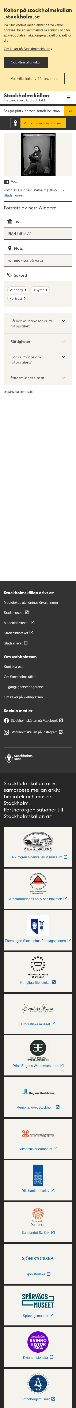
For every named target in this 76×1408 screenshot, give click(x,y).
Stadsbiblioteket (16, 633)
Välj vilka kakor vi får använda (34, 78)
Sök (70, 111)
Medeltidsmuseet (16, 623)
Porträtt (16, 298)
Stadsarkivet (13, 643)
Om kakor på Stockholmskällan (27, 49)
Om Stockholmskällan (20, 677)
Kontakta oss (13, 666)
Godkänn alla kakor (26, 62)
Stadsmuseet (13, 195)
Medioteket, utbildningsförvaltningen (31, 602)
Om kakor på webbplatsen (23, 697)
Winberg (16, 290)
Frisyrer (38, 290)
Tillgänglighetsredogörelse (24, 687)
